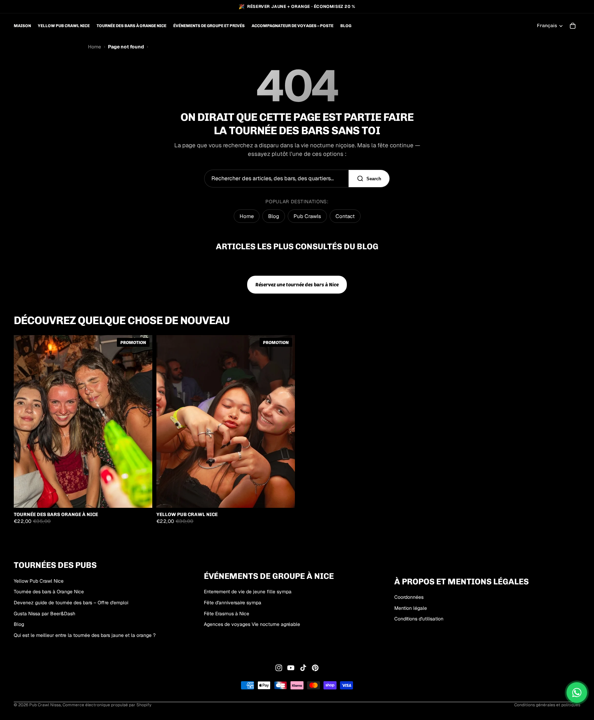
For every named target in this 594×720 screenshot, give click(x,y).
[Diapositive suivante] (142, 421)
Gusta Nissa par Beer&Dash (44, 613)
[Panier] (572, 25)
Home (94, 47)
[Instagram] (279, 668)
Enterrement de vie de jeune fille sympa (248, 592)
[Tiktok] (303, 668)
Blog (273, 216)
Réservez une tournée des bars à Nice (297, 284)
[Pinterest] (315, 668)
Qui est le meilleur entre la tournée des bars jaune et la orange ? (85, 635)
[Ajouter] (141, 497)
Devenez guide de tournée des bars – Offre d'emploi (71, 602)
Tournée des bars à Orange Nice (49, 592)
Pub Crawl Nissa (45, 705)
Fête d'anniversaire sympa (232, 602)
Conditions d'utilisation (418, 619)
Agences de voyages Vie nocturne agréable (252, 624)
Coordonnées (409, 597)
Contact (345, 216)
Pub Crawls (307, 216)
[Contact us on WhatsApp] (576, 692)
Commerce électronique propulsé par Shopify (107, 705)
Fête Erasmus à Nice (226, 613)
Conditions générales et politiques (547, 705)
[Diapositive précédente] (24, 421)
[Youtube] (291, 668)
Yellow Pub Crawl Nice (39, 581)
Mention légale (410, 608)
